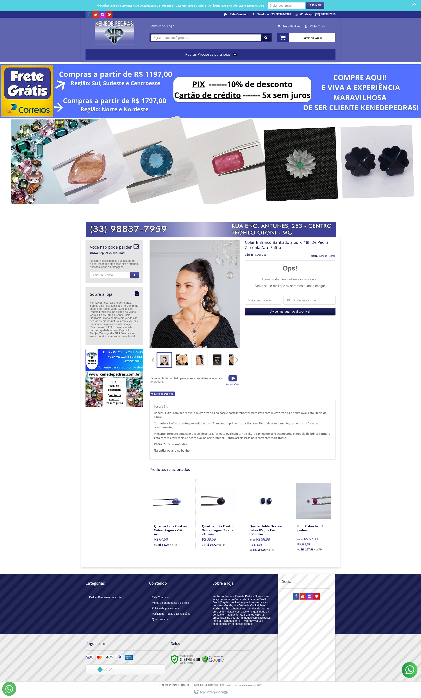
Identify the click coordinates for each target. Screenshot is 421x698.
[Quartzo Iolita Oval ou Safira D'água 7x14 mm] (171, 515)
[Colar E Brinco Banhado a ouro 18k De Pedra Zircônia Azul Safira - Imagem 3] (199, 360)
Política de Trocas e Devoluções (171, 613)
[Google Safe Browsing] (213, 659)
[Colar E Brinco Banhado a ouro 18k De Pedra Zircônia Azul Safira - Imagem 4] (217, 360)
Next (237, 358)
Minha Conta (317, 26)
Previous (153, 360)
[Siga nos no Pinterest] (109, 14)
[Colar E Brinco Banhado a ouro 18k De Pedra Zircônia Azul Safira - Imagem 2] (182, 360)
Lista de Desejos (163, 393)
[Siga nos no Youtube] (95, 14)
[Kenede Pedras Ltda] (114, 32)
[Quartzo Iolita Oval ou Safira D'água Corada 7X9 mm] (218, 515)
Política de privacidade (165, 608)
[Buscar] (266, 37)
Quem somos (160, 619)
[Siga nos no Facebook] (89, 14)
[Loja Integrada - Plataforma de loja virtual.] (210, 692)
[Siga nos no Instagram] (102, 14)
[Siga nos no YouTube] (303, 596)
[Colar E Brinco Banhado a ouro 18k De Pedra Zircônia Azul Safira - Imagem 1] (164, 360)
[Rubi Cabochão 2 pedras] (314, 517)
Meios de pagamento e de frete (170, 602)
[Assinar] (315, 5)
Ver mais (173, 531)
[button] (232, 380)
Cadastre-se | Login (162, 26)
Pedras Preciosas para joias (106, 597)
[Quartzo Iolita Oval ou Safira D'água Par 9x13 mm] (266, 517)
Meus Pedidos (291, 26)
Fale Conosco (238, 14)
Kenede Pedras (327, 256)
